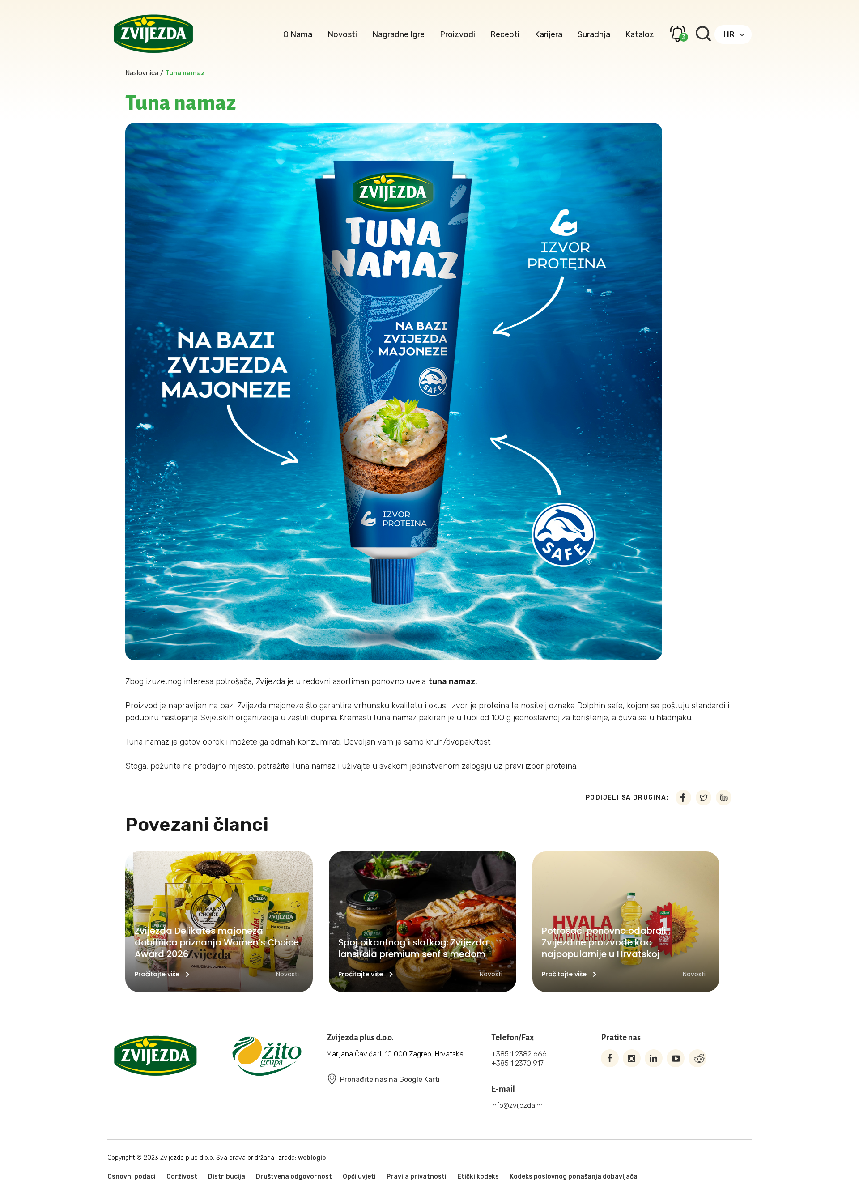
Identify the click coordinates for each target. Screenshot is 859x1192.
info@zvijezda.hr (517, 1105)
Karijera (548, 34)
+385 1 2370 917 (517, 1063)
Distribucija (226, 1176)
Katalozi (640, 34)
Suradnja (594, 34)
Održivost (181, 1176)
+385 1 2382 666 (519, 1054)
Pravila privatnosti (417, 1176)
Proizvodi (457, 34)
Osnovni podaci (131, 1176)
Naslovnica (141, 73)
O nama (297, 34)
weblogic (312, 1158)
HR (729, 34)
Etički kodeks (478, 1176)
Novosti (342, 34)
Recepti (504, 34)
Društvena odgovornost (294, 1176)
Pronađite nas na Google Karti (390, 1079)
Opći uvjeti (359, 1176)
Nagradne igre (398, 34)
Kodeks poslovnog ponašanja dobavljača (574, 1176)
